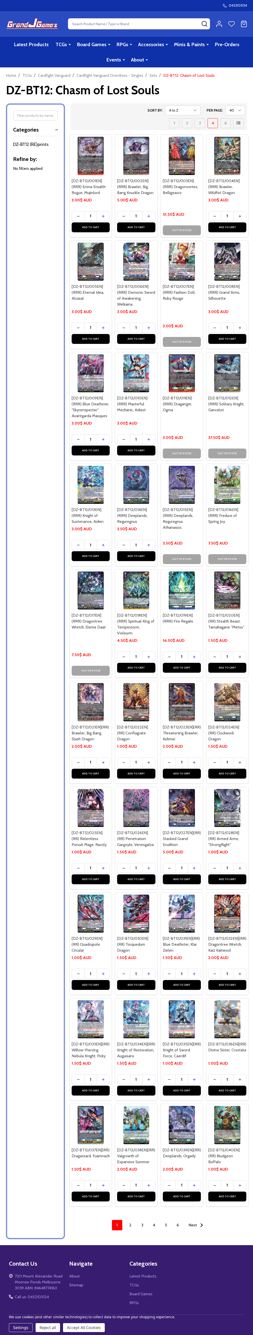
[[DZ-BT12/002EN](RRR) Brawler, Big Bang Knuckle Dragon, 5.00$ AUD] (136, 156)
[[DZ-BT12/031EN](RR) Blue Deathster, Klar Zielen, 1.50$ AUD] (182, 914)
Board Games (91, 44)
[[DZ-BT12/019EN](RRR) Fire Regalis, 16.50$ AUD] (182, 590)
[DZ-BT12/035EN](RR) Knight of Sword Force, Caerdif (182, 1050)
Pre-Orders (227, 44)
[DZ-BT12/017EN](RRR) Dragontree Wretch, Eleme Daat (89, 621)
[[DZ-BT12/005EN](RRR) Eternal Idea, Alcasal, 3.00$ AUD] (91, 262)
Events (113, 60)
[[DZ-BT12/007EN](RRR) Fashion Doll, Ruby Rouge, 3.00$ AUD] (182, 262)
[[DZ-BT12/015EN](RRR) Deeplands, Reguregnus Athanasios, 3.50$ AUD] (182, 485)
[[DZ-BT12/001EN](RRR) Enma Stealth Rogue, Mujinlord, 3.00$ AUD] (91, 156)
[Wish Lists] (231, 24)
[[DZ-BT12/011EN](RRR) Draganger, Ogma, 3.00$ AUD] (182, 373)
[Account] (219, 24)
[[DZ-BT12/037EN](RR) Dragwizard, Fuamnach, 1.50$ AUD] (91, 1125)
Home (11, 75)
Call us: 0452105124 (32, 1297)
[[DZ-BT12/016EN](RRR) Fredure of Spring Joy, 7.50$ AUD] (227, 485)
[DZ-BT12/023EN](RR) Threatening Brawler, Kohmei (182, 733)
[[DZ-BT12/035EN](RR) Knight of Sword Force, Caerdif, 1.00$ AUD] (182, 1019)
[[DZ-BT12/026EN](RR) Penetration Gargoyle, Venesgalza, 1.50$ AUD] (136, 808)
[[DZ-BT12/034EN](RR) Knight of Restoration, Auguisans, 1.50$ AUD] (136, 1019)
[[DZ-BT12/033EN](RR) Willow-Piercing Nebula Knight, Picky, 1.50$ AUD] (91, 1019)
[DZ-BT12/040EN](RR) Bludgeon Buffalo (224, 1156)
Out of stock (181, 230)
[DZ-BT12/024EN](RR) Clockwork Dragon (223, 733)
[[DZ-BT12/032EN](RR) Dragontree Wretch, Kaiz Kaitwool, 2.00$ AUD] (227, 914)
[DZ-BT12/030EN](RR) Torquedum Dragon (132, 944)
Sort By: (155, 110)
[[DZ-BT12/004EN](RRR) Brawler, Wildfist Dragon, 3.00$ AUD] (227, 156)
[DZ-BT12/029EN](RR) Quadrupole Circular (87, 944)
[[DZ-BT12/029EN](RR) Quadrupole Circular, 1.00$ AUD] (91, 914)
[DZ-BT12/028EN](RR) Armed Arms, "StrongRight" (223, 838)
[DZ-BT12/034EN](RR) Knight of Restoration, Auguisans (136, 1050)
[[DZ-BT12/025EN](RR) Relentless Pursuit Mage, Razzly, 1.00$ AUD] (91, 808)
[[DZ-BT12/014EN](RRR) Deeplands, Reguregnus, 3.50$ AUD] (136, 485)
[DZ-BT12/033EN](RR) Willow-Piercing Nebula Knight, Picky (90, 1050)
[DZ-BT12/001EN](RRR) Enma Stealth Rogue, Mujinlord (88, 186)
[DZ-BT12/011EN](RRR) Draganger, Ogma (177, 404)
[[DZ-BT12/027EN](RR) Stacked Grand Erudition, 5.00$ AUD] (182, 808)
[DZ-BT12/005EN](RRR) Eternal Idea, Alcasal (88, 292)
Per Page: (215, 110)
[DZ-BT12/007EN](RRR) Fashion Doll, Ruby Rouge (179, 292)
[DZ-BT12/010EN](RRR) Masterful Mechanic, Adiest (132, 404)
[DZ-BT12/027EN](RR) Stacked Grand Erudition (182, 838)
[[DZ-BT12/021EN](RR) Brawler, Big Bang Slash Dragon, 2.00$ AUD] (91, 702)
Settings (20, 1327)
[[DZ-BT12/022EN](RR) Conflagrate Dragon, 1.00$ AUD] (136, 702)
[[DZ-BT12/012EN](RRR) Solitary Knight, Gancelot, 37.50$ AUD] (227, 373)
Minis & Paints (189, 44)
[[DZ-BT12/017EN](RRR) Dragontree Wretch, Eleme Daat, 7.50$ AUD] (91, 590)
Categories (26, 129)
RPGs (122, 44)
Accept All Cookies (84, 1327)
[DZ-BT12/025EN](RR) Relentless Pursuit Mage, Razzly (89, 838)
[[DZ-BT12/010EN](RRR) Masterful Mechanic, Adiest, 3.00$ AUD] (136, 373)
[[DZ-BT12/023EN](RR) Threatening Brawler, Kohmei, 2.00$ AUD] (182, 702)
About (137, 60)
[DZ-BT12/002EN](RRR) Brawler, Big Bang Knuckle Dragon (135, 186)
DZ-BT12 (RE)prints (31, 144)
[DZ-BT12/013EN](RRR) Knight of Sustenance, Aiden (88, 515)
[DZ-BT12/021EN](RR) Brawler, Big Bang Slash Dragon (90, 733)
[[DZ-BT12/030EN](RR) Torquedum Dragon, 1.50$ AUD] (136, 914)
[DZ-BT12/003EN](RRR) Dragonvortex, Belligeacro (180, 186)
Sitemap (76, 1285)
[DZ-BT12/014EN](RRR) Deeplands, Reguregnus (132, 515)
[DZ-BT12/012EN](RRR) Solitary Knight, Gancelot (226, 404)
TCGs (61, 44)
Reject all (48, 1327)
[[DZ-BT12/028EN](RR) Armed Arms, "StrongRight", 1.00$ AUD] (227, 808)
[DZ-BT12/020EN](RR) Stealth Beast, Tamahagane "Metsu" (226, 621)
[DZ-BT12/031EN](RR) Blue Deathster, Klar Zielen (181, 944)
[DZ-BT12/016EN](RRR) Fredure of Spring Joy (223, 515)
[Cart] (244, 24)
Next (193, 1225)
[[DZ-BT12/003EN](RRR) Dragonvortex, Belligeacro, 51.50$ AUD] (182, 156)
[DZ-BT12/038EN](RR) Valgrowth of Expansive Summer (136, 1156)
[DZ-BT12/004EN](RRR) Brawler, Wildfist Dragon (224, 186)
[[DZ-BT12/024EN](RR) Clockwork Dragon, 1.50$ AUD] (227, 702)
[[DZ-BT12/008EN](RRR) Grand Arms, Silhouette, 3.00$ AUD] (227, 262)
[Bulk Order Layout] (238, 123)
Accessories (151, 44)
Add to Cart (90, 227)
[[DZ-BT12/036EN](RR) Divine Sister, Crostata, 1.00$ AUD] (227, 1019)
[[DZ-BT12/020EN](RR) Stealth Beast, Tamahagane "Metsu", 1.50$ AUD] (227, 590)
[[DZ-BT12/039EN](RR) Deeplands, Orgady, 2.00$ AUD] (182, 1125)
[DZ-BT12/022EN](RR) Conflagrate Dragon (132, 733)
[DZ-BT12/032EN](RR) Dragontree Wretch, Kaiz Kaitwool (227, 944)
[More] (69, 44)
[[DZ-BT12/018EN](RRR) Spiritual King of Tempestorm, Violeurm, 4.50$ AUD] (136, 590)
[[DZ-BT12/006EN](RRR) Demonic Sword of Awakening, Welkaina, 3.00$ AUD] (136, 262)
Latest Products (31, 44)
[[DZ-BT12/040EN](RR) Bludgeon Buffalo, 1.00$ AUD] (227, 1125)
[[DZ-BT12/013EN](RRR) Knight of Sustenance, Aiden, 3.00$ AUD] (91, 485)
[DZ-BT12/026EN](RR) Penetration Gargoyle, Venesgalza (135, 838)
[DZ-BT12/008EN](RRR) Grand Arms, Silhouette (224, 292)
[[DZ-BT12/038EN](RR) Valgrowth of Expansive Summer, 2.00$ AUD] (136, 1125)
